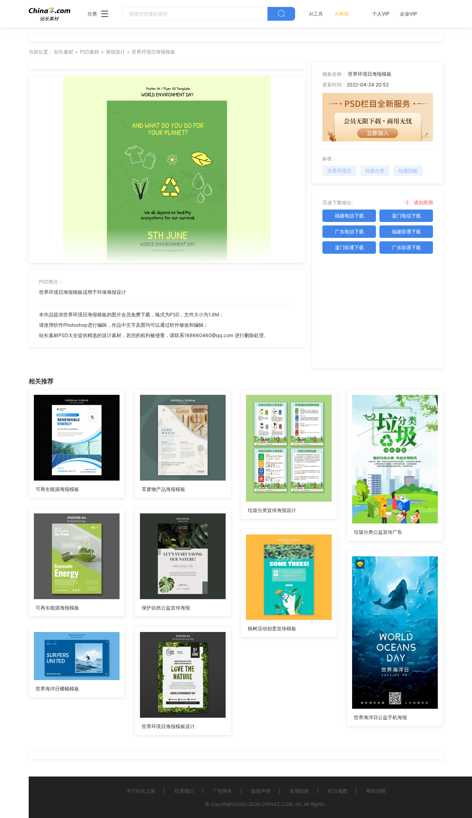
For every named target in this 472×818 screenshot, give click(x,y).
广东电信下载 (349, 231)
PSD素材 (89, 52)
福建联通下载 (406, 231)
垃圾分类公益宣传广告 (378, 532)
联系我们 (184, 791)
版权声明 (261, 791)
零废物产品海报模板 (163, 489)
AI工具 (316, 14)
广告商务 (222, 791)
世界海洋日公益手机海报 (380, 717)
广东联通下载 (406, 247)
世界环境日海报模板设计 (168, 726)
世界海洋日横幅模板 (57, 688)
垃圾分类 (375, 171)
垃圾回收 (408, 171)
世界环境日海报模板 (153, 52)
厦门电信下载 (406, 216)
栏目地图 (337, 791)
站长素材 (63, 52)
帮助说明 (376, 791)
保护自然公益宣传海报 (166, 608)
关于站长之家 (140, 791)
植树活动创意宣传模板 (272, 628)
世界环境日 (339, 171)
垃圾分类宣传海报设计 (272, 510)
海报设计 (115, 52)
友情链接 (299, 791)
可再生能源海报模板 (57, 489)
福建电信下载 (349, 216)
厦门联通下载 (349, 247)
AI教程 (342, 14)
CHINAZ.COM (277, 804)
